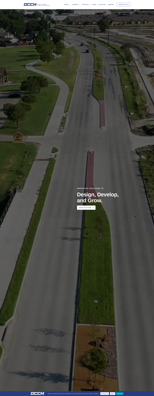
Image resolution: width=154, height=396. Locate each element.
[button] (69, 4)
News (94, 4)
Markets (75, 4)
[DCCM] (37, 4)
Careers (111, 4)
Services (85, 4)
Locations (102, 4)
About (66, 4)
